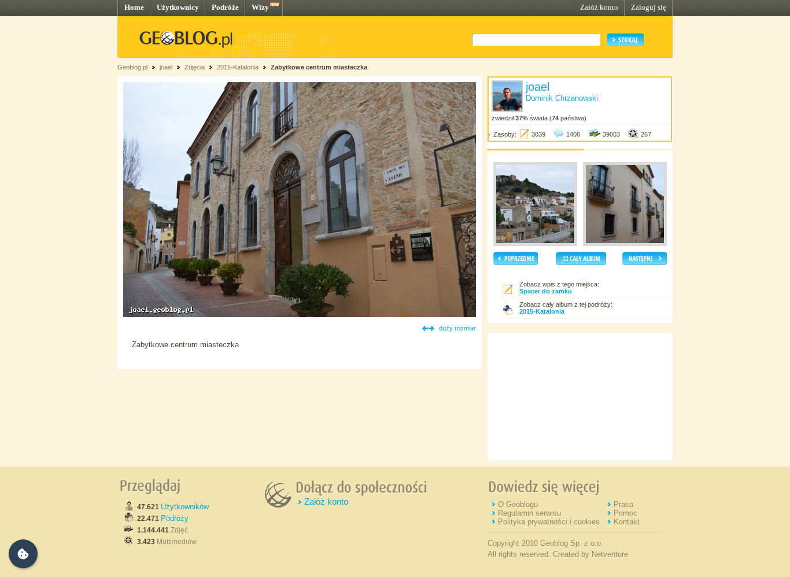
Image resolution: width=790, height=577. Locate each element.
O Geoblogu (518, 504)
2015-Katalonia (238, 67)
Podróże (225, 7)
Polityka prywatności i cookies (549, 521)
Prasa (623, 504)
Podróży (175, 518)
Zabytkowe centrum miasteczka (319, 67)
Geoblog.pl (132, 67)
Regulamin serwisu (529, 513)
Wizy (260, 7)
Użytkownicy (178, 7)
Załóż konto (599, 7)
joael (166, 67)
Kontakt (627, 521)
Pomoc (625, 513)
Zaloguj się (648, 7)
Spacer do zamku (545, 291)
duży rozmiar (457, 328)
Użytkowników (185, 506)
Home (134, 7)
